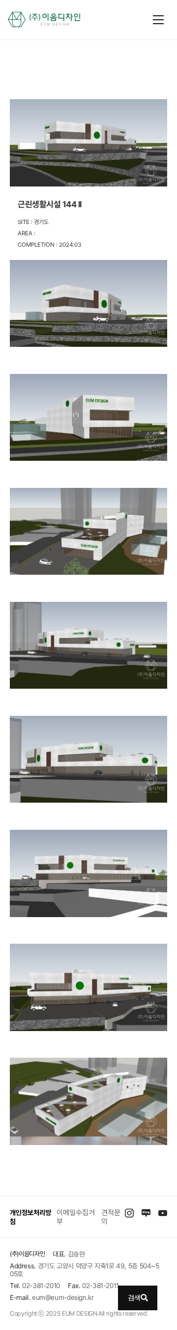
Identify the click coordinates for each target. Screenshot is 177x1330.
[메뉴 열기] (158, 20)
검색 (134, 1297)
